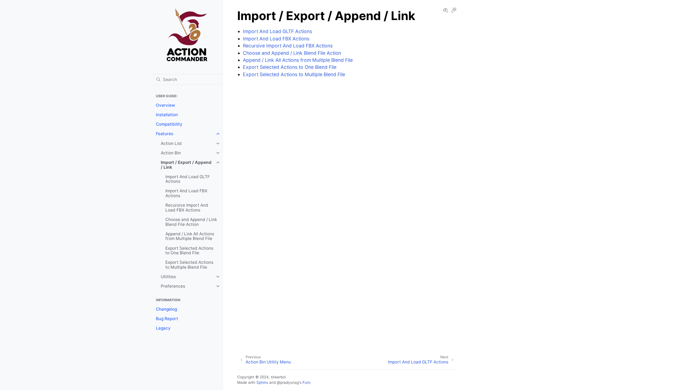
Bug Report (167, 318)
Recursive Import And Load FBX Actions (186, 208)
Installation (167, 114)
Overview (165, 105)
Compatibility (169, 124)
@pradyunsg (288, 382)
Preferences (173, 286)
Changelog (166, 309)
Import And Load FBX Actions (186, 193)
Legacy (163, 328)
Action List (171, 143)
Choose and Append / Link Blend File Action (191, 222)
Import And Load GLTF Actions (187, 179)
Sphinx (262, 382)
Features (164, 133)
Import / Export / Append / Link (186, 165)
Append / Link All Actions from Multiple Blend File (189, 236)
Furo (306, 382)
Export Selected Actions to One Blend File (189, 251)
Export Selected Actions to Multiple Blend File (189, 265)
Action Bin (171, 152)
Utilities (168, 276)
